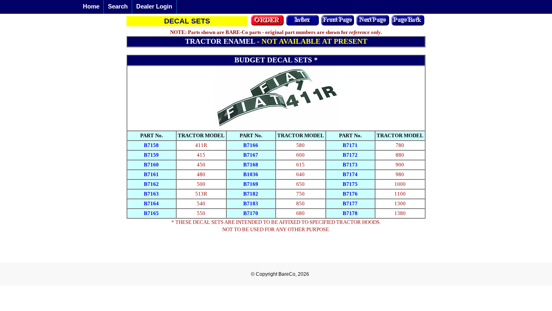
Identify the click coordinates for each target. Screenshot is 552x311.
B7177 (350, 203)
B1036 (250, 174)
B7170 (250, 213)
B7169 (250, 184)
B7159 (151, 155)
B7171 (350, 145)
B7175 (350, 184)
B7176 (350, 194)
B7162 (151, 184)
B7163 (151, 194)
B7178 (350, 213)
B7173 (350, 165)
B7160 (151, 165)
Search (118, 6)
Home (91, 6)
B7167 (250, 155)
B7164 (151, 203)
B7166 (250, 145)
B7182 (250, 194)
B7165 (151, 213)
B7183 (250, 203)
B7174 (350, 174)
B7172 (350, 155)
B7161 (151, 174)
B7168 (250, 165)
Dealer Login (154, 6)
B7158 (151, 145)
